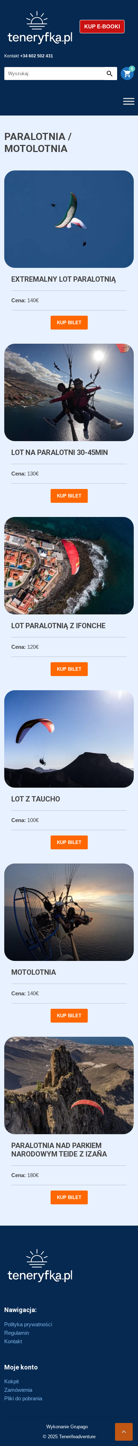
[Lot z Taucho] (69, 739)
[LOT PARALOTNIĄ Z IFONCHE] (69, 565)
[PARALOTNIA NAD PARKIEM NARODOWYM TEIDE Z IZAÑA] (69, 1085)
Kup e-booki (102, 26)
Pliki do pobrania (23, 1398)
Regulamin (16, 1333)
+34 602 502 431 (36, 56)
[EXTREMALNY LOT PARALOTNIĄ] (69, 219)
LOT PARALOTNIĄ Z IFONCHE (58, 625)
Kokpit (11, 1381)
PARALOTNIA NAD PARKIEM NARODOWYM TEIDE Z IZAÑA (59, 1149)
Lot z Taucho (35, 799)
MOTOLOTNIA (33, 972)
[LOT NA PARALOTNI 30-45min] (69, 392)
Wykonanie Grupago (67, 1426)
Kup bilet (69, 322)
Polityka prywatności (28, 1324)
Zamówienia (18, 1390)
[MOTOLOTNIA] (69, 912)
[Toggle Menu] (128, 101)
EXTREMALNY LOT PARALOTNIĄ (63, 279)
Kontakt (13, 1341)
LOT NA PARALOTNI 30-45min (59, 452)
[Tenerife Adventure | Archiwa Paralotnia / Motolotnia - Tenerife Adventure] (40, 26)
